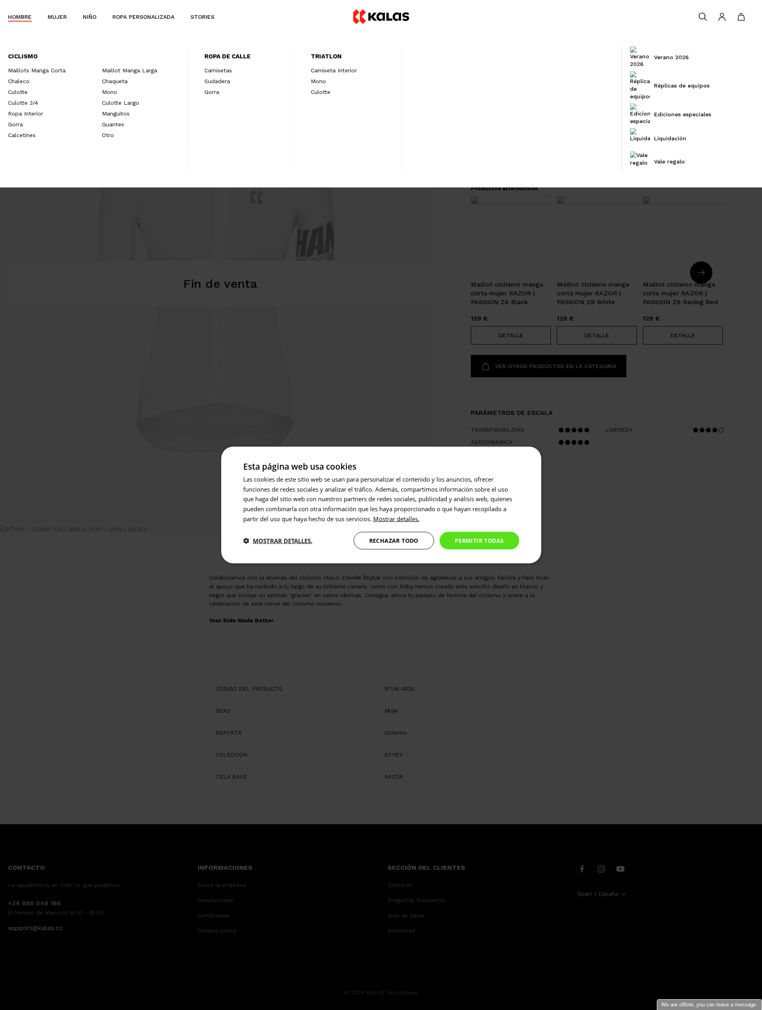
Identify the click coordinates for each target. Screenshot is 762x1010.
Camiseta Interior (334, 70)
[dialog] (381, 505)
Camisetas (218, 70)
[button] (277, 540)
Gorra (15, 124)
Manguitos (116, 113)
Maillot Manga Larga (129, 70)
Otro (108, 135)
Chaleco (19, 81)
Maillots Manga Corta (37, 70)
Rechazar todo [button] (393, 540)
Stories (202, 17)
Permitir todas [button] (479, 540)
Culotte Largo (120, 103)
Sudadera (217, 81)
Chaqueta (115, 81)
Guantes (113, 124)
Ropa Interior (25, 113)
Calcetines (22, 135)
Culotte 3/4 (23, 103)
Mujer (57, 17)
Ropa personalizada (143, 17)
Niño (89, 17)
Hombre (20, 17)
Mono (109, 92)
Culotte (18, 92)
